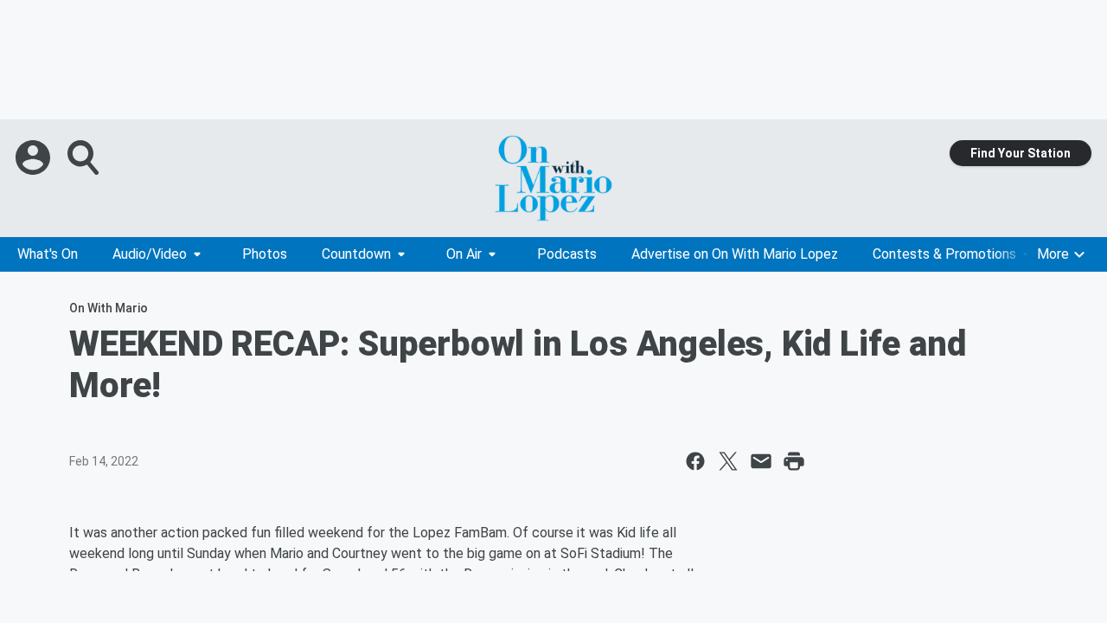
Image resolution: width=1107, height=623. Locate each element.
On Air (464, 254)
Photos (264, 254)
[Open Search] (84, 157)
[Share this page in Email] (761, 461)
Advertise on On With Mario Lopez (734, 254)
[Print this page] (794, 461)
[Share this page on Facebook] (695, 461)
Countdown (356, 254)
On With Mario (108, 308)
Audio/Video (149, 254)
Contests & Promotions (944, 254)
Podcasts (567, 254)
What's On (47, 254)
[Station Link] (553, 178)
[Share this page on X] (728, 461)
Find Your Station (1020, 153)
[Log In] (35, 157)
